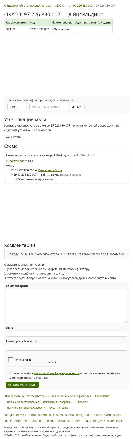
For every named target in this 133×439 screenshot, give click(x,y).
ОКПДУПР (99, 421)
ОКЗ (51, 415)
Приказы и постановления (23, 401)
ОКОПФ (69, 415)
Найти (78, 106)
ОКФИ (110, 421)
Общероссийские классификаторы (25, 396)
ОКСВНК (49, 421)
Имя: (9, 328)
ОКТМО (42, 415)
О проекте (82, 401)
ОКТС (70, 421)
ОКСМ (8, 421)
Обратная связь (58, 407)
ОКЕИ (88, 415)
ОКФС (17, 421)
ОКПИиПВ (36, 421)
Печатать (15, 137)
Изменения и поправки (57, 401)
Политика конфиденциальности (26, 407)
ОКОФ (32, 415)
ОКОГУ (117, 415)
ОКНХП (60, 421)
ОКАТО (14, 161)
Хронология (102, 396)
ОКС (77, 421)
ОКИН (107, 415)
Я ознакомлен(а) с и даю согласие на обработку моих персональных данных (64, 375)
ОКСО (59, 415)
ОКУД (79, 415)
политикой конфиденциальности (56, 373)
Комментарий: (17, 286)
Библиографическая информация (71, 396)
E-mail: (21, 341)
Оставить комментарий (22, 384)
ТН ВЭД (86, 421)
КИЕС (119, 421)
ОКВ (25, 421)
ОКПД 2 (9, 415)
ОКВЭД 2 (21, 415)
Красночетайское (50, 170)
